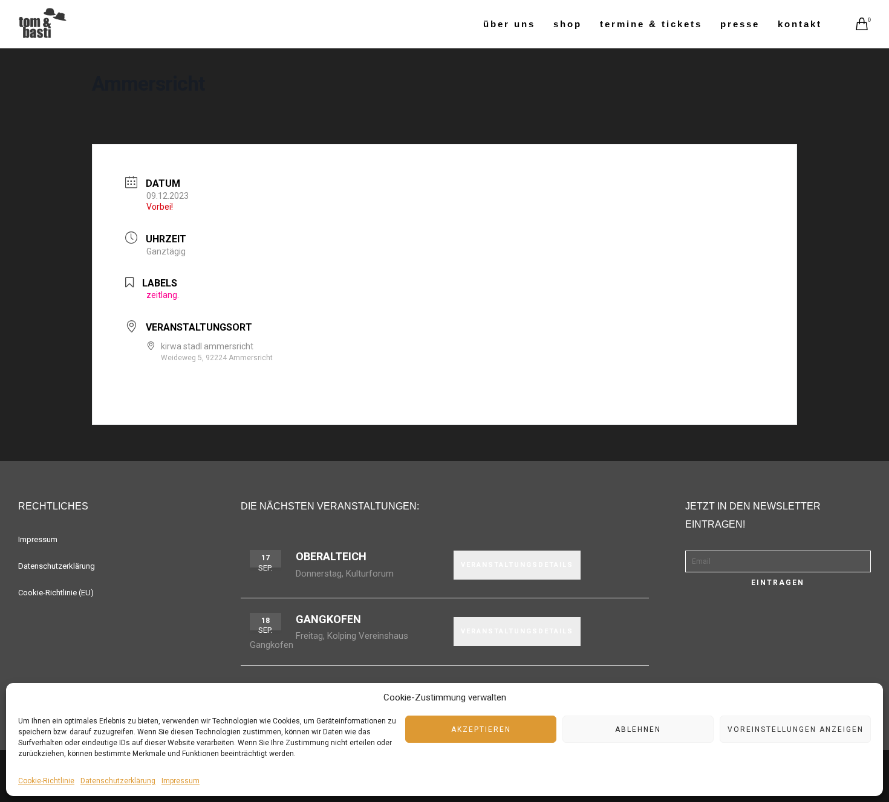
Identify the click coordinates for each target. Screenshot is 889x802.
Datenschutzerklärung (117, 781)
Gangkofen (328, 619)
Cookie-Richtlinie (46, 781)
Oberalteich (331, 556)
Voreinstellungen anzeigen (796, 729)
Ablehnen (638, 729)
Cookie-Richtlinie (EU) (56, 592)
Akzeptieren (481, 729)
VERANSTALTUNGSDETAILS (517, 565)
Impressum (180, 781)
